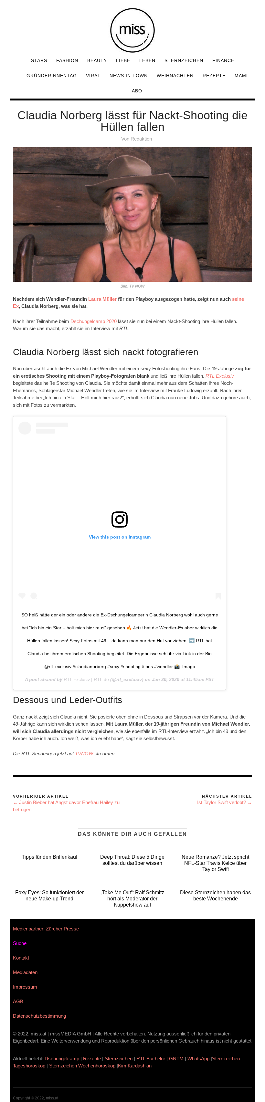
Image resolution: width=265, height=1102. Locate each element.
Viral (93, 75)
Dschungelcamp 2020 (93, 321)
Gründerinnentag (51, 75)
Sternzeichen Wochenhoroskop (82, 1065)
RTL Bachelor (150, 1058)
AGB (18, 1001)
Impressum (25, 987)
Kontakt (21, 957)
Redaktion (141, 139)
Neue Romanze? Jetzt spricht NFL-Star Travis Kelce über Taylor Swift (215, 863)
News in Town (129, 75)
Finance (223, 60)
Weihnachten (175, 75)
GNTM (176, 1058)
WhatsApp (198, 1058)
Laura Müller (102, 299)
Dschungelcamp (62, 1058)
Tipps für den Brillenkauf (49, 857)
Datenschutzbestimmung (39, 1016)
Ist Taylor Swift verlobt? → (224, 802)
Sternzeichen (183, 60)
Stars (39, 60)
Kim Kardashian (135, 1065)
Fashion (67, 60)
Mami (241, 75)
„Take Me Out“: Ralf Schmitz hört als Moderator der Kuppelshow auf (132, 899)
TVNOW (84, 753)
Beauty (97, 60)
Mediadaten (25, 972)
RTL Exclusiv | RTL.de (86, 679)
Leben (147, 60)
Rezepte (214, 75)
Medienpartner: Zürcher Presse (46, 928)
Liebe (123, 60)
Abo (137, 90)
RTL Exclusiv (220, 376)
